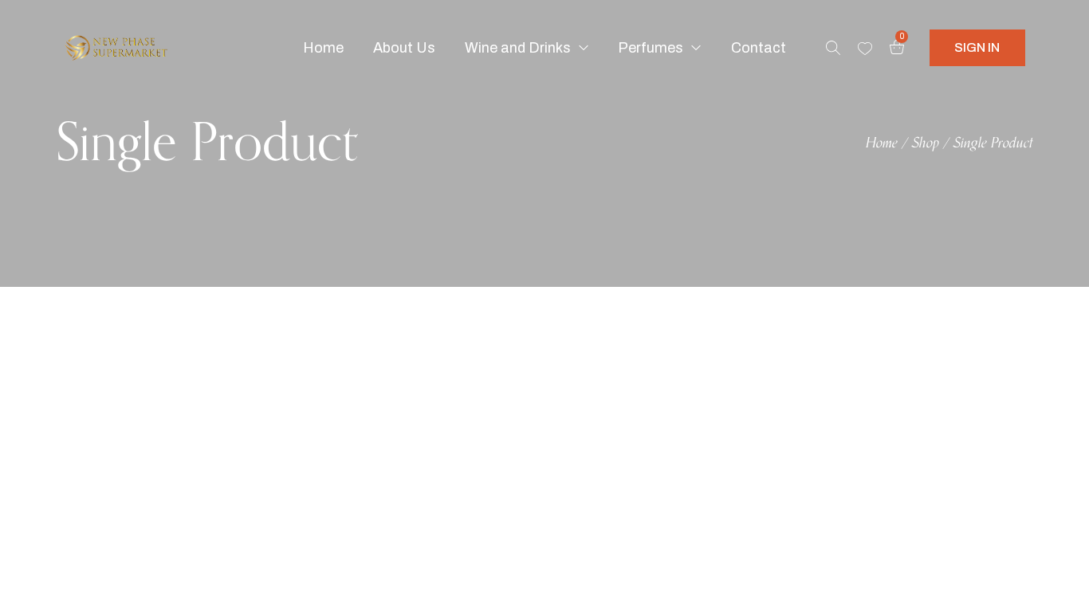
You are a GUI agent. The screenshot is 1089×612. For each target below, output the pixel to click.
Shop (925, 143)
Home (882, 143)
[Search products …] (833, 48)
